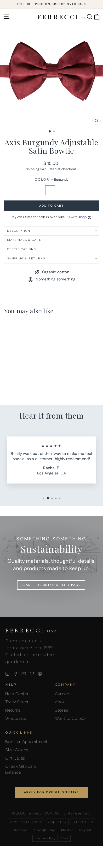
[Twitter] (32, 674)
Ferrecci (31, 630)
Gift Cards (15, 758)
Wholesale (15, 718)
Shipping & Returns (26, 258)
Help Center (17, 693)
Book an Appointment (26, 741)
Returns (12, 710)
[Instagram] (7, 674)
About (61, 701)
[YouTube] (24, 674)
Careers (62, 693)
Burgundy (50, 190)
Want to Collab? (71, 718)
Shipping (32, 169)
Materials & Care (24, 240)
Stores (61, 710)
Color (51, 180)
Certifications (21, 249)
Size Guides (16, 749)
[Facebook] (15, 674)
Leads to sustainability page (51, 585)
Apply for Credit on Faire (51, 792)
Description (18, 230)
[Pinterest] (40, 674)
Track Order (17, 701)
